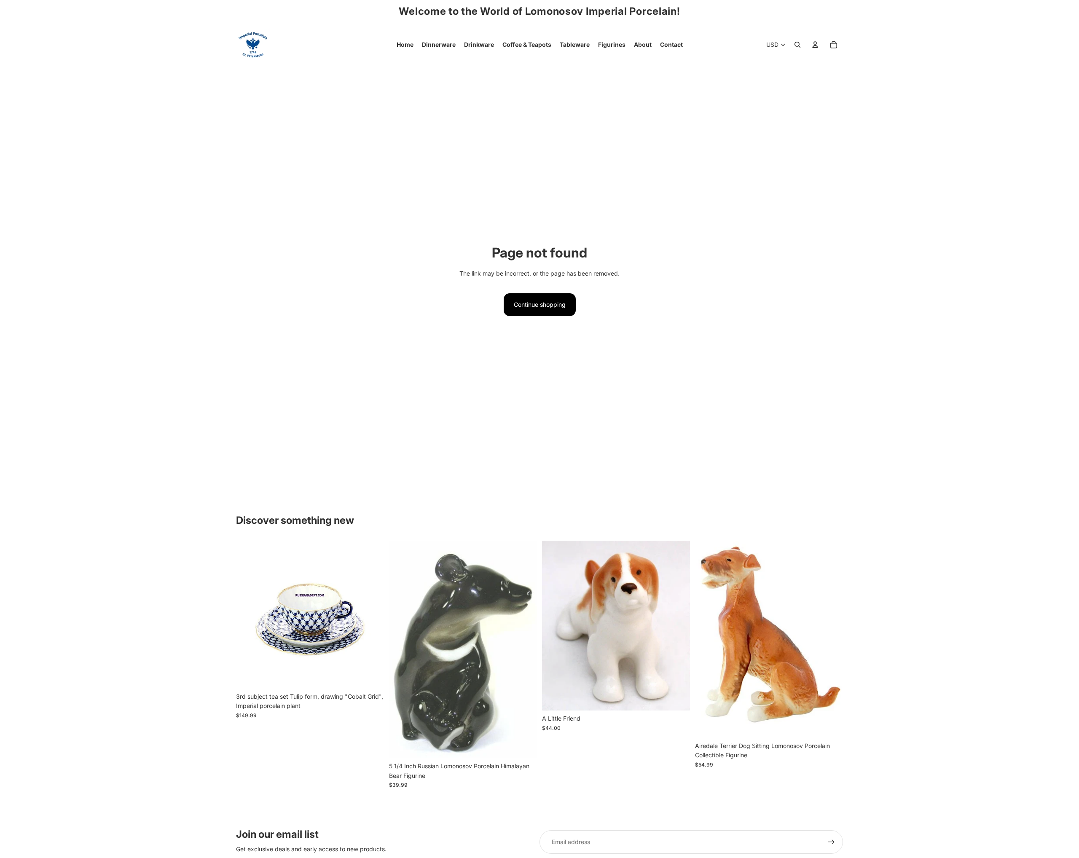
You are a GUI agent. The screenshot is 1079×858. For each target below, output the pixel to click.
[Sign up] (831, 842)
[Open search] (797, 44)
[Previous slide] (248, 615)
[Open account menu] (815, 44)
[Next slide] (371, 615)
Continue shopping (540, 304)
